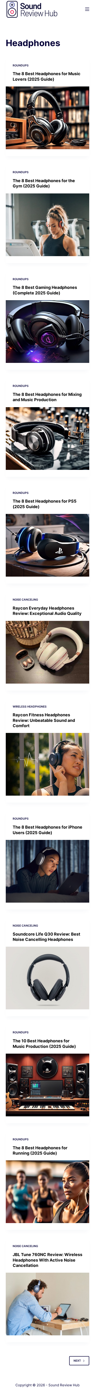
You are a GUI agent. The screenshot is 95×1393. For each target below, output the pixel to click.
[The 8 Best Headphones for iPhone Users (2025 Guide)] (47, 871)
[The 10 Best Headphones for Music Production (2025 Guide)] (47, 1085)
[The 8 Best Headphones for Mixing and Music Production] (47, 438)
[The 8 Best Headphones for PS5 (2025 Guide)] (47, 545)
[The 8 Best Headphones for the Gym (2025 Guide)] (47, 224)
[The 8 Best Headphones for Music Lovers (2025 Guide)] (47, 117)
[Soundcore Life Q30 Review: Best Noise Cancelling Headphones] (47, 978)
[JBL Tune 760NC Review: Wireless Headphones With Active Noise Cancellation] (47, 1304)
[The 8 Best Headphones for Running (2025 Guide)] (47, 1191)
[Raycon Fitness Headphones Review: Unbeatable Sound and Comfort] (47, 764)
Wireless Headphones (30, 706)
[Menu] (87, 9)
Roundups (21, 65)
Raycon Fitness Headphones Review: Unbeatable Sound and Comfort (44, 720)
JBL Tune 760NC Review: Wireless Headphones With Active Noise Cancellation (47, 1260)
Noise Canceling (25, 599)
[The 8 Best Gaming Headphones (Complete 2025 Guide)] (47, 331)
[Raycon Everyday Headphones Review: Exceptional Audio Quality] (47, 652)
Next (77, 1360)
